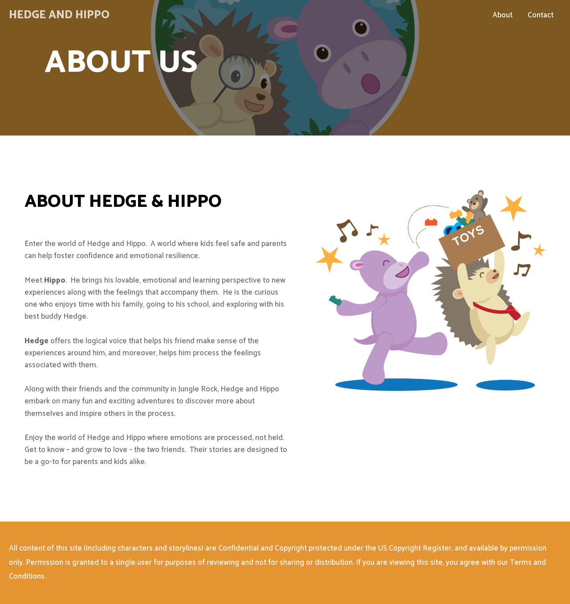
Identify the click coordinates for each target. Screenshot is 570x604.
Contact (541, 15)
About (503, 15)
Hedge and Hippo (59, 15)
